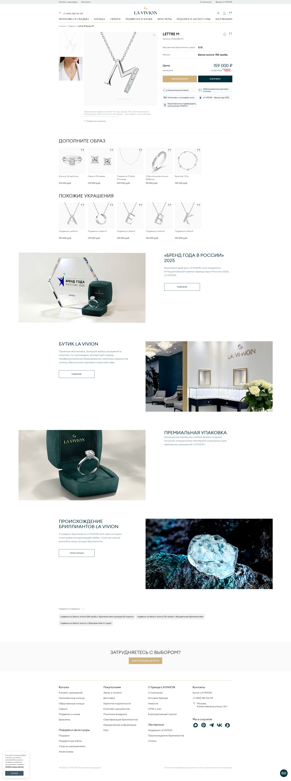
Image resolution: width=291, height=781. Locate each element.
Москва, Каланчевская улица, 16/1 (212, 705)
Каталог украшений (71, 692)
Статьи (152, 740)
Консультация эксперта (145, 661)
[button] (95, 121)
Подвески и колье (139, 19)
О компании (206, 2)
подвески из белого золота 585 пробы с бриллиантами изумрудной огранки (97, 616)
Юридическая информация (119, 724)
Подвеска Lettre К (184, 231)
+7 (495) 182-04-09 (73, 13)
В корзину (215, 79)
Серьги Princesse (96, 176)
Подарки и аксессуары (193, 19)
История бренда (158, 697)
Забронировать (179, 79)
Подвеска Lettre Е (126, 231)
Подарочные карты (70, 740)
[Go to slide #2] (71, 69)
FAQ (105, 730)
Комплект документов (116, 708)
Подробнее (182, 287)
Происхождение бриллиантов (166, 735)
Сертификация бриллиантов (120, 719)
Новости (153, 703)
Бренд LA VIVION (224, 2)
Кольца (99, 19)
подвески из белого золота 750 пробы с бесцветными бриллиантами (170, 616)
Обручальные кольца (71, 703)
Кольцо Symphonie (68, 176)
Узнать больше (77, 553)
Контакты (85, 2)
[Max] (196, 725)
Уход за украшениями (72, 746)
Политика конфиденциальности (181, 767)
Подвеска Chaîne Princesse (126, 178)
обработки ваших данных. (14, 767)
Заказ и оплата (112, 692)
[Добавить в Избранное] (230, 34)
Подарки (64, 735)
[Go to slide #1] (71, 44)
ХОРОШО (14, 773)
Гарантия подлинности (117, 703)
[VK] (219, 725)
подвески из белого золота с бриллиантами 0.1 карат (86, 623)
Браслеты (165, 19)
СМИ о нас (154, 708)
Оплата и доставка (68, 2)
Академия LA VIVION (160, 730)
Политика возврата (115, 714)
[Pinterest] (204, 725)
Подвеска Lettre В (155, 231)
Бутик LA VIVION (202, 692)
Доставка (109, 697)
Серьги (115, 19)
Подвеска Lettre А (68, 231)
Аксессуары (66, 751)
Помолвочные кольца (72, 697)
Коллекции (224, 19)
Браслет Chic (182, 176)
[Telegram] (212, 725)
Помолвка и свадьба (74, 19)
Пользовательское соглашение (216, 767)
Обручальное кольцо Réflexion (157, 178)
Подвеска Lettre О (97, 231)
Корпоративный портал (162, 714)
